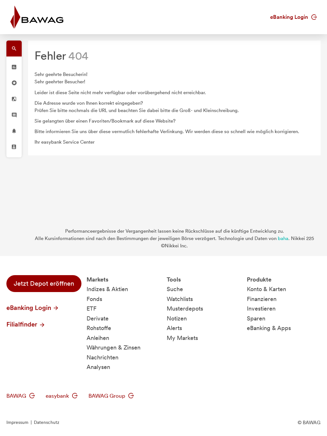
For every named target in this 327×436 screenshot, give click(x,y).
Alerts (174, 328)
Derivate (98, 318)
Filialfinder (22, 324)
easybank (58, 396)
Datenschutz (46, 422)
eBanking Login (289, 17)
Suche (175, 289)
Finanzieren (262, 299)
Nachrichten (102, 357)
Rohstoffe (99, 328)
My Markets (182, 338)
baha (283, 238)
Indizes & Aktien (107, 289)
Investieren (261, 308)
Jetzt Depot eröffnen (44, 283)
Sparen (256, 318)
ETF (91, 308)
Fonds (94, 299)
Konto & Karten (266, 289)
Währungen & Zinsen (114, 347)
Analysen (98, 367)
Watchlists (180, 299)
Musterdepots (185, 308)
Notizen (177, 318)
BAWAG (16, 396)
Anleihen (98, 338)
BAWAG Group (107, 396)
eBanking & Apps (269, 328)
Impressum (17, 422)
